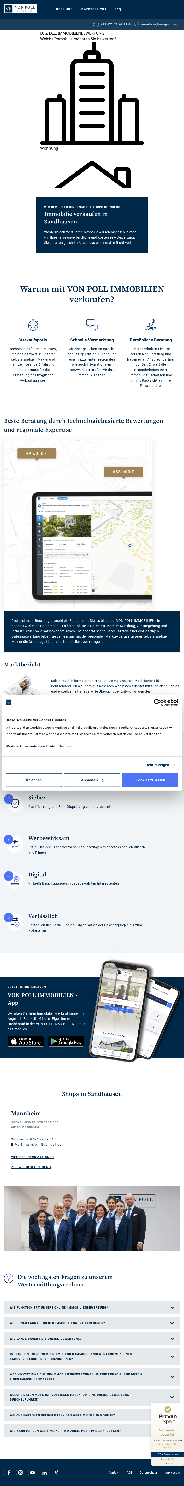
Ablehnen (34, 780)
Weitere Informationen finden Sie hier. (39, 746)
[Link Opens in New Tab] (26, 1041)
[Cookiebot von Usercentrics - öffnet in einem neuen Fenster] (157, 702)
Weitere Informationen (32, 1157)
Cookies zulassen (150, 780)
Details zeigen (157, 765)
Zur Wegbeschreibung (31, 1167)
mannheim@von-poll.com (159, 24)
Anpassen (89, 780)
